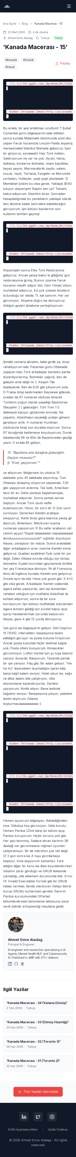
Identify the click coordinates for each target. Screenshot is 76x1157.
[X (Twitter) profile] (38, 1116)
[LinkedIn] (10, 964)
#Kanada (11, 60)
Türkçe (45, 38)
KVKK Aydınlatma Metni (23, 1129)
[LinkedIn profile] (24, 1116)
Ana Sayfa (9, 23)
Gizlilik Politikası (58, 1129)
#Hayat (10, 67)
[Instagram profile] (52, 1116)
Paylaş (65, 63)
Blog (25, 23)
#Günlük (28, 60)
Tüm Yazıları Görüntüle (41, 1092)
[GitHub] (16, 964)
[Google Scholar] (22, 964)
